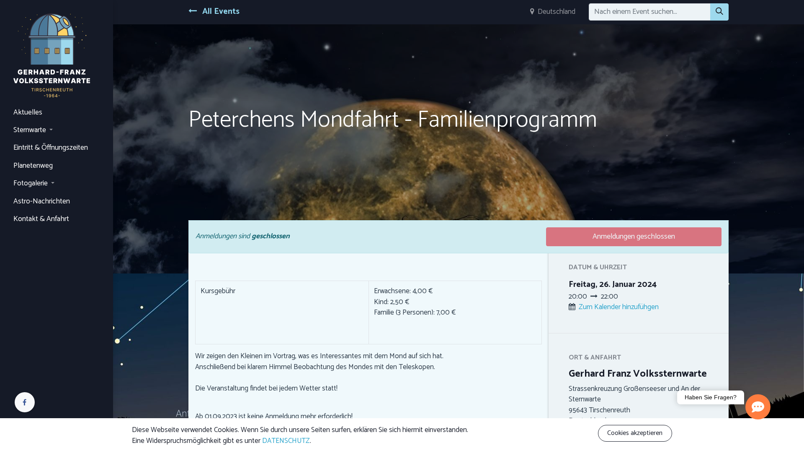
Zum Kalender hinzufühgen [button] (619, 307)
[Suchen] (719, 12)
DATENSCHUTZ (286, 441)
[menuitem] (56, 113)
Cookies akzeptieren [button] (634, 433)
